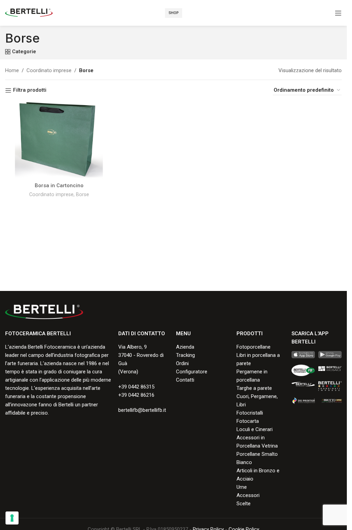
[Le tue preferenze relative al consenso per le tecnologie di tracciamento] (12, 518)
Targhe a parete (254, 388)
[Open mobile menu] (338, 13)
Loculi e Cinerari (254, 429)
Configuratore (191, 372)
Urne (241, 487)
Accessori (248, 495)
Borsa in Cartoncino (59, 185)
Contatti (185, 380)
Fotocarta (247, 421)
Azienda (185, 347)
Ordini (182, 363)
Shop (173, 13)
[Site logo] (29, 12)
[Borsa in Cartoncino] (59, 140)
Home (12, 70)
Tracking (185, 355)
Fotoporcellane (253, 347)
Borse (82, 194)
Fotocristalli (249, 413)
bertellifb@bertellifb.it (142, 410)
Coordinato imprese (49, 70)
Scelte (243, 503)
